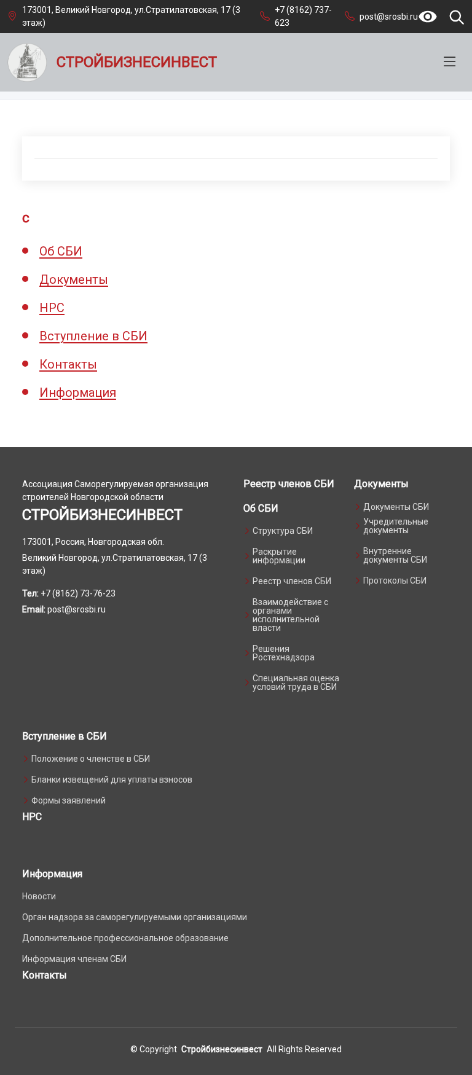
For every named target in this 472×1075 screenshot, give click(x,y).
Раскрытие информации (279, 556)
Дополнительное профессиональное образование (125, 938)
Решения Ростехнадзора (284, 653)
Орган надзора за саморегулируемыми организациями (134, 917)
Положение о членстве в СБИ (90, 758)
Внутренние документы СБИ (395, 555)
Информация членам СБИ (74, 959)
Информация (77, 392)
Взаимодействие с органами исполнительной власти (290, 615)
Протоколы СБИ (395, 580)
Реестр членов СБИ (288, 484)
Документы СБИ (396, 506)
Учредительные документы (395, 525)
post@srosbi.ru (389, 17)
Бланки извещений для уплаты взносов (111, 779)
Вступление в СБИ (93, 336)
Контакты (68, 364)
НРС (52, 307)
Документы (73, 279)
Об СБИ (60, 251)
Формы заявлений (68, 800)
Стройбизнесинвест (221, 1049)
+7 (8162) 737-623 (303, 16)
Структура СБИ (283, 530)
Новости (39, 896)
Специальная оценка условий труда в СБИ (296, 682)
